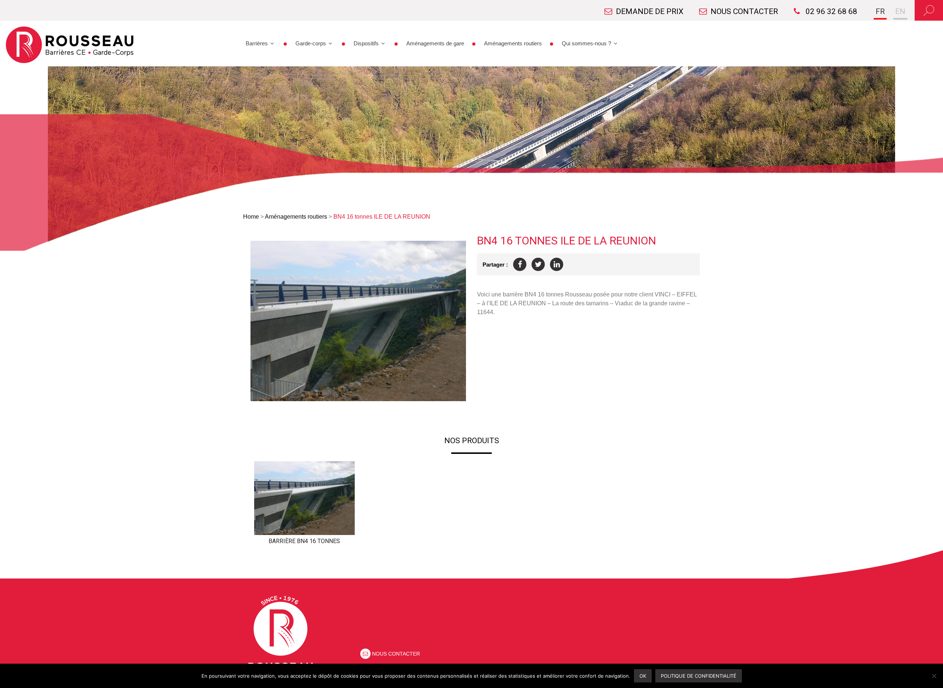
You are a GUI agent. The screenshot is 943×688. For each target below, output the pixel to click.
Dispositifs (366, 43)
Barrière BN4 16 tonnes (304, 541)
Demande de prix (649, 11)
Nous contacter (744, 11)
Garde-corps (310, 43)
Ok (642, 676)
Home (251, 216)
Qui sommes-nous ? (586, 43)
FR (880, 11)
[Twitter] (538, 264)
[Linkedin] (556, 264)
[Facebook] (519, 264)
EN (900, 11)
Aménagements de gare (435, 43)
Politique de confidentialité (698, 676)
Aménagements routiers (513, 43)
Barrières (257, 43)
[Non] (933, 676)
